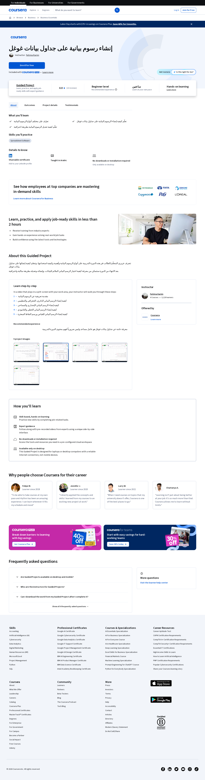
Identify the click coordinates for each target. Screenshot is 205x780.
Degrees (13, 718)
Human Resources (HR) (18, 652)
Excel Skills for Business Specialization (121, 652)
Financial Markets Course (115, 656)
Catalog (12, 702)
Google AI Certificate (66, 631)
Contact (108, 710)
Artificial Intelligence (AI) (19, 635)
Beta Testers (62, 693)
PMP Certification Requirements (166, 660)
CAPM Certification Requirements (167, 635)
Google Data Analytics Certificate (71, 639)
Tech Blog (61, 706)
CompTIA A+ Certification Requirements (169, 639)
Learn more (47, 72)
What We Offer (15, 689)
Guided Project (25, 85)
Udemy (12, 748)
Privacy (108, 698)
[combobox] (81, 10)
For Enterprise (15, 723)
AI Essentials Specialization (116, 631)
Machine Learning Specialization (118, 660)
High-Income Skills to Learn (164, 652)
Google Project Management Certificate (74, 648)
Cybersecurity (15, 639)
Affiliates (109, 723)
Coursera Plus (15, 706)
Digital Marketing (16, 648)
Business (32, 17)
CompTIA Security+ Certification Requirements (172, 643)
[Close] (191, 24)
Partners (60, 689)
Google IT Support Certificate (69, 643)
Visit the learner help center (154, 582)
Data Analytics (15, 643)
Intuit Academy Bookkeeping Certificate (74, 669)
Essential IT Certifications (164, 648)
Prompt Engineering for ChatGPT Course (122, 664)
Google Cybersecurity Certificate (71, 635)
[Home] (10, 17)
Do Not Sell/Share (112, 731)
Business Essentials (49, 17)
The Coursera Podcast (66, 702)
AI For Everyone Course (115, 639)
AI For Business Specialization (117, 635)
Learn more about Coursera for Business (33, 198)
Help (107, 702)
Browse (20, 17)
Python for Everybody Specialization (120, 669)
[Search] (117, 10)
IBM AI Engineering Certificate (69, 656)
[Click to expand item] (26, 352)
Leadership (14, 693)
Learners (61, 685)
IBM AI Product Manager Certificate (71, 660)
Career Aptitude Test (162, 631)
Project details (50, 105)
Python (12, 664)
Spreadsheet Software (20, 140)
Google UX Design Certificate (69, 652)
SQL (11, 669)
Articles (108, 714)
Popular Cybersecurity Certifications (168, 664)
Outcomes (29, 105)
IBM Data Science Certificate (69, 664)
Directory (109, 718)
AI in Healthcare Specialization (117, 643)
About (13, 105)
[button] (46, 10)
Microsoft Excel (15, 656)
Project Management (18, 660)
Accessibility (110, 706)
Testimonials (71, 105)
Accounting (14, 631)
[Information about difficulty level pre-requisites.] (116, 89)
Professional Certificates (19, 710)
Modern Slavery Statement (116, 727)
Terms (108, 693)
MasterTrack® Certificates (20, 714)
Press (107, 685)
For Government (16, 727)
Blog (59, 698)
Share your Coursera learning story (167, 669)
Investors (109, 689)
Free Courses (15, 744)
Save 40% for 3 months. (125, 24)
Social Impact (14, 739)
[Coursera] (17, 10)
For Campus (14, 731)
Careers (12, 698)
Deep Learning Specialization (117, 648)
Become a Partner (16, 735)
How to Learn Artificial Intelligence (167, 656)
